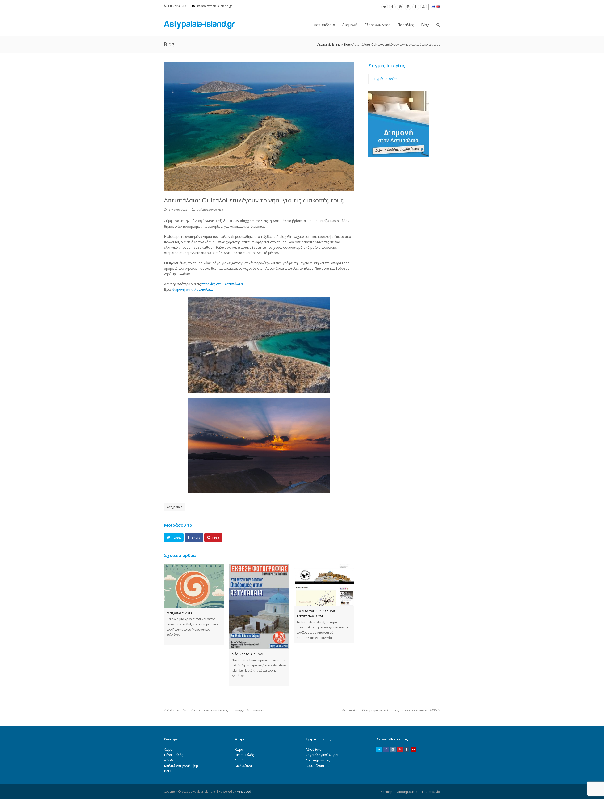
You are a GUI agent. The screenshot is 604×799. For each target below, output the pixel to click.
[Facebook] (392, 7)
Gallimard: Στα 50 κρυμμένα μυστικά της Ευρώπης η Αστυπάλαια (216, 710)
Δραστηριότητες (318, 760)
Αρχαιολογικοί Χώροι (322, 755)
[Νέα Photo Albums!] (259, 606)
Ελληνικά (433, 6)
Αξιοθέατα (313, 749)
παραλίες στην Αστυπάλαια (222, 284)
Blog (347, 44)
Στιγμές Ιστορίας (384, 78)
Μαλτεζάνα (243, 765)
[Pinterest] (400, 7)
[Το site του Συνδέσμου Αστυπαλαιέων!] (324, 585)
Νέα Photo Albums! (248, 654)
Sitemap (386, 792)
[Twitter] (384, 7)
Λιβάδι (169, 760)
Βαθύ (168, 771)
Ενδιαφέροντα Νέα (210, 209)
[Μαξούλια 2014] (194, 586)
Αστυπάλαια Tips (318, 765)
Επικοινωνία (177, 6)
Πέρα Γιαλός (173, 755)
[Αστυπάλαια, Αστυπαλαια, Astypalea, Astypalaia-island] (199, 24)
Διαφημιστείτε (407, 792)
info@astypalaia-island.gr (214, 6)
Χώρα (168, 749)
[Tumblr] (415, 7)
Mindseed (244, 791)
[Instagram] (408, 7)
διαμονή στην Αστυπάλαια (192, 289)
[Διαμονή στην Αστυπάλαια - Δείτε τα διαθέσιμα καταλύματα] (398, 156)
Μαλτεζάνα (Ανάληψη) (181, 765)
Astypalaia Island (329, 44)
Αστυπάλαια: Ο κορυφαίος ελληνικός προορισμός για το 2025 (389, 710)
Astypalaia (174, 507)
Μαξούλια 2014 (179, 613)
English (438, 6)
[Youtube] (423, 7)
